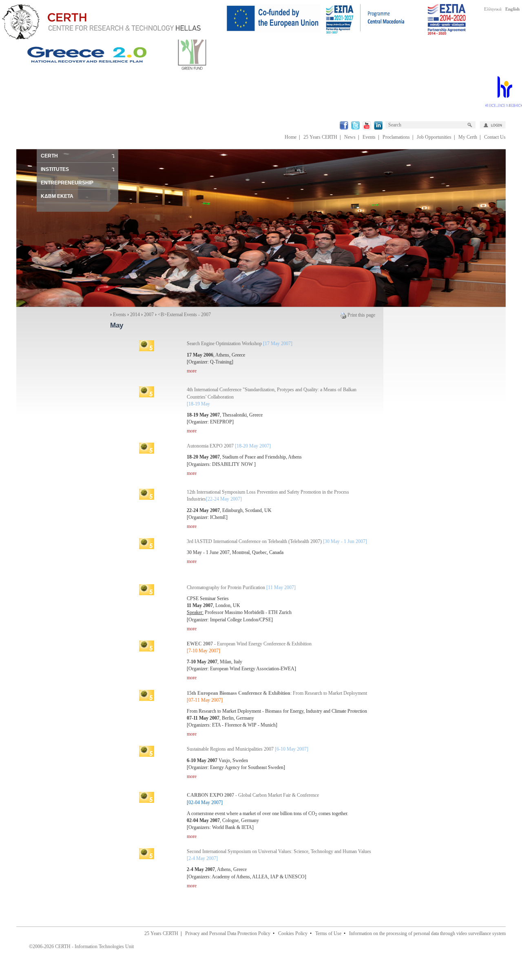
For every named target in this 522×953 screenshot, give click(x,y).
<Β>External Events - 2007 (184, 314)
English (512, 9)
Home (290, 137)
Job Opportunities (434, 137)
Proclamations (396, 137)
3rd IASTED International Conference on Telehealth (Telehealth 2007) (277, 541)
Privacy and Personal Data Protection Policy (227, 933)
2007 (149, 314)
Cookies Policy (292, 933)
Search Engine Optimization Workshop (239, 343)
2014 (135, 314)
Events (369, 137)
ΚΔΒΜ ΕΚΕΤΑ (57, 196)
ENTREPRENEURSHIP (67, 183)
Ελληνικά (493, 9)
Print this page (361, 315)
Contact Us (495, 137)
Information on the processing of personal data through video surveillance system (427, 933)
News (350, 137)
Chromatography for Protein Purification (241, 587)
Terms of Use (328, 933)
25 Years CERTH (320, 137)
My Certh (467, 137)
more (192, 371)
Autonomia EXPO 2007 (229, 446)
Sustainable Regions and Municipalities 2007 (247, 749)
